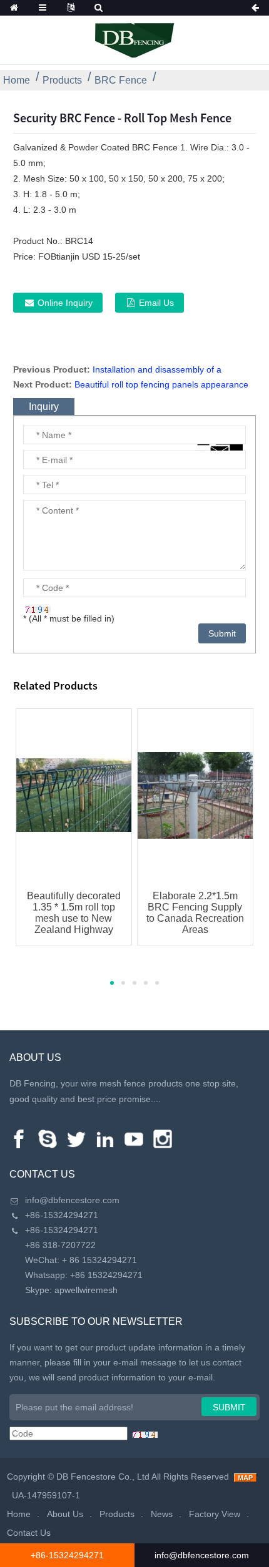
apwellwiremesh (86, 1290)
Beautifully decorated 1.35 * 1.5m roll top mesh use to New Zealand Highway (74, 913)
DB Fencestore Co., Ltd (103, 1477)
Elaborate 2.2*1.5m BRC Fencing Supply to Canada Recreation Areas (195, 913)
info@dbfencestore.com (72, 1200)
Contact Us (29, 1533)
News (162, 1514)
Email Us (156, 303)
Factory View (214, 1514)
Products (62, 80)
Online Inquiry (65, 303)
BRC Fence (120, 80)
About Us (65, 1514)
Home (16, 80)
